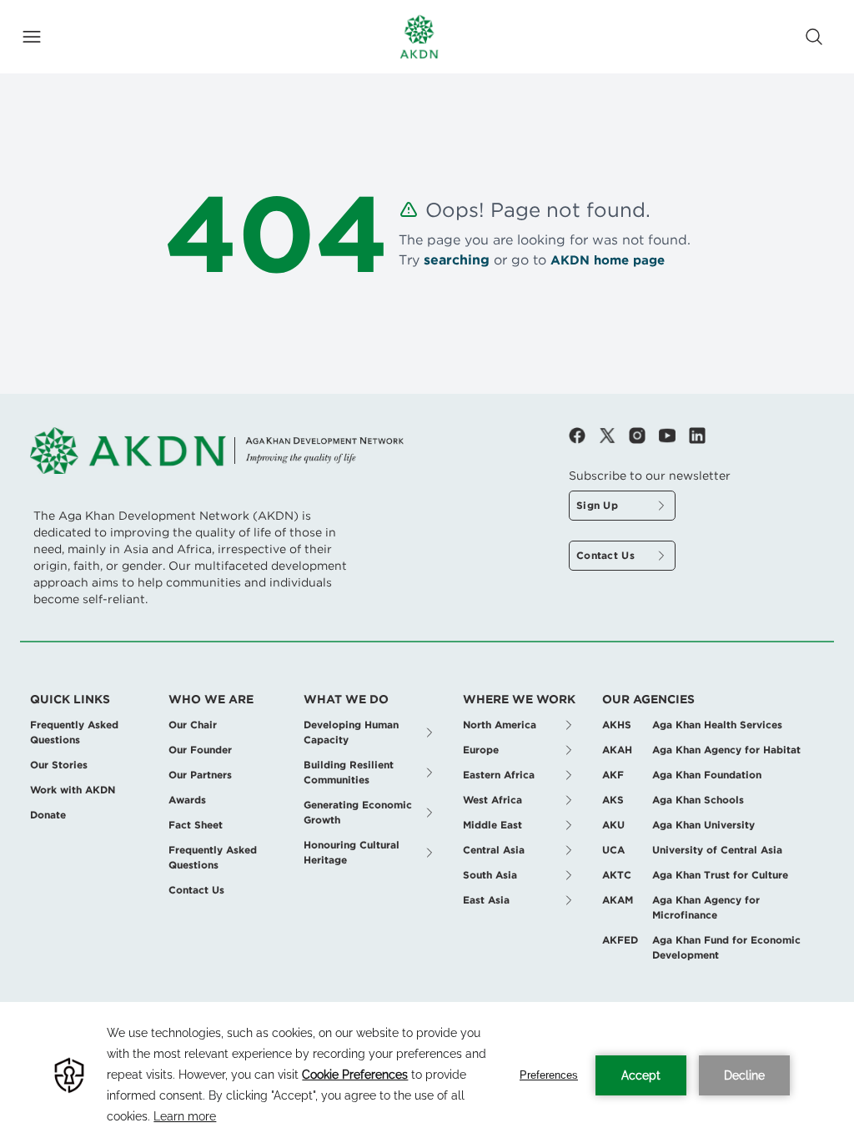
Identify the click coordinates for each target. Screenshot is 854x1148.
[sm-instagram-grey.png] (644, 435)
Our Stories (59, 764)
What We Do (346, 699)
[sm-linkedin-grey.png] (697, 435)
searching (457, 260)
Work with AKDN (72, 789)
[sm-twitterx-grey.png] (614, 435)
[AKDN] (419, 36)
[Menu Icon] (31, 36)
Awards (187, 799)
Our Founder (200, 749)
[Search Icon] (814, 36)
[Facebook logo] (584, 435)
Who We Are (211, 699)
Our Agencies (648, 699)
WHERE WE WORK (519, 699)
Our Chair (192, 724)
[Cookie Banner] (427, 1075)
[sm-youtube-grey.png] (674, 435)
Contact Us (196, 890)
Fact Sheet (195, 824)
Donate (48, 814)
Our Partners (200, 774)
